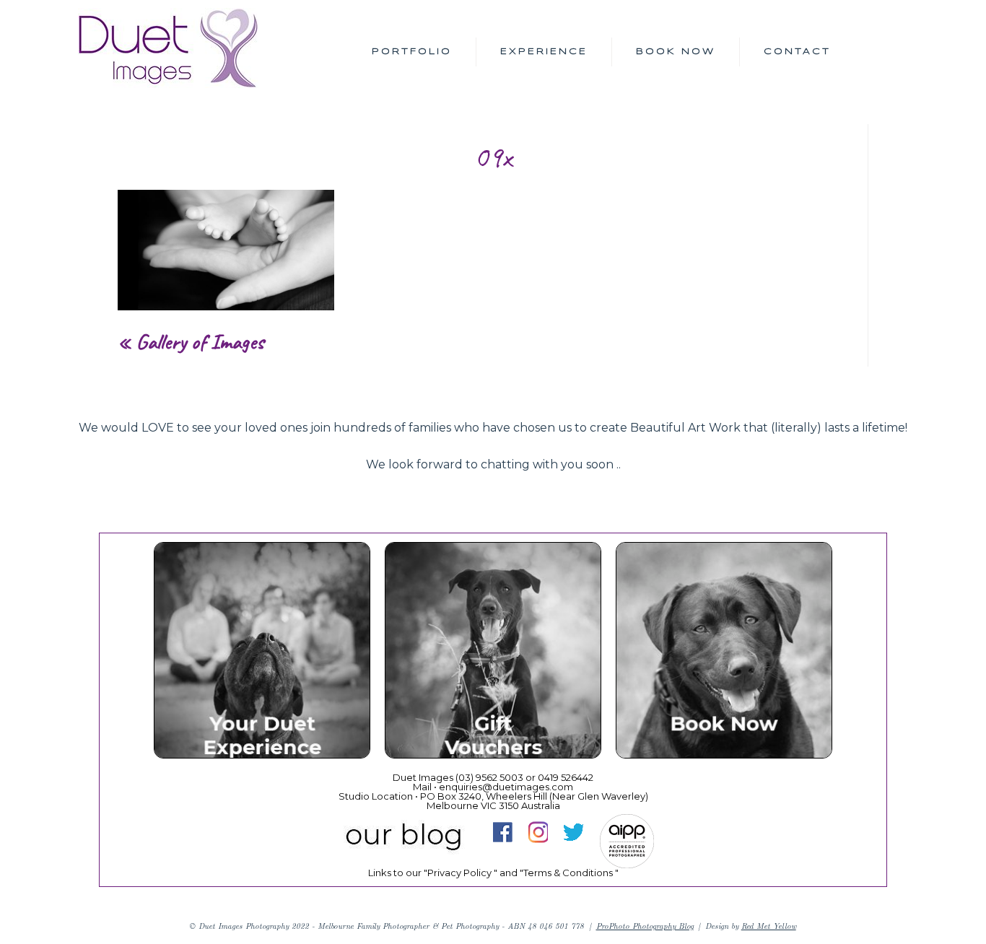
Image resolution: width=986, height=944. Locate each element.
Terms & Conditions (568, 872)
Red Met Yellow (768, 925)
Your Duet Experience (261, 653)
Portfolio (412, 52)
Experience (544, 52)
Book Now (675, 52)
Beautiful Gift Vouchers (492, 653)
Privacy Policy (459, 872)
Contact (797, 52)
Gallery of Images (199, 341)
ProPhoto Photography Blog (645, 925)
